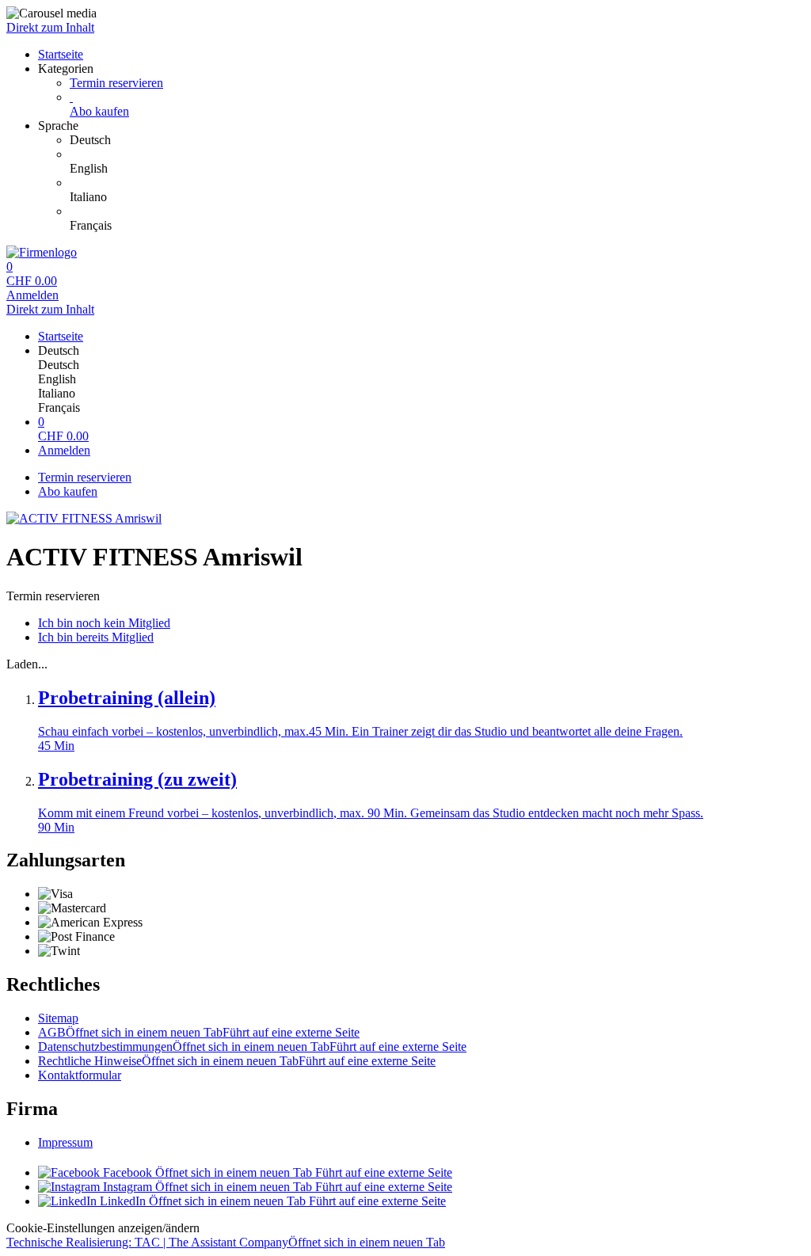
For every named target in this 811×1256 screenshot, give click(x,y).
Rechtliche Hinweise (237, 1061)
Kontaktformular (79, 1075)
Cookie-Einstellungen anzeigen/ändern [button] (103, 1228)
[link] (437, 140)
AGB (199, 1032)
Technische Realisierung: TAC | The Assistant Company (225, 1242)
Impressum (65, 1142)
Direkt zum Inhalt (50, 27)
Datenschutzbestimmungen (252, 1046)
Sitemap (58, 1018)
